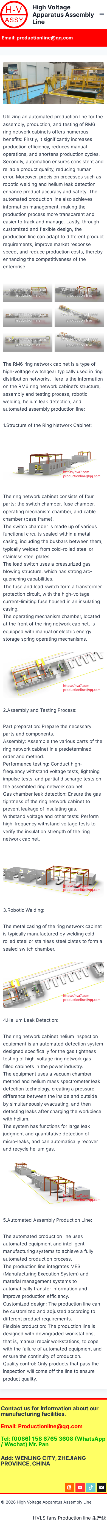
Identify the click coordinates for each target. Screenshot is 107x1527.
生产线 (99, 1518)
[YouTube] (80, 1487)
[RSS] (69, 1487)
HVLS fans (45, 1518)
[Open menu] (102, 14)
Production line (74, 1518)
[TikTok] (90, 1487)
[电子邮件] (101, 1487)
